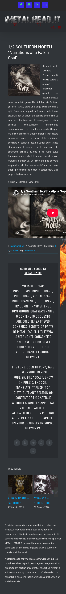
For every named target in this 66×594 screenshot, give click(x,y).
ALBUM (14, 250)
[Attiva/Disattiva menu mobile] (59, 27)
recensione (30, 250)
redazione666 (17, 246)
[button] (10, 492)
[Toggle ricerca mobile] (53, 27)
